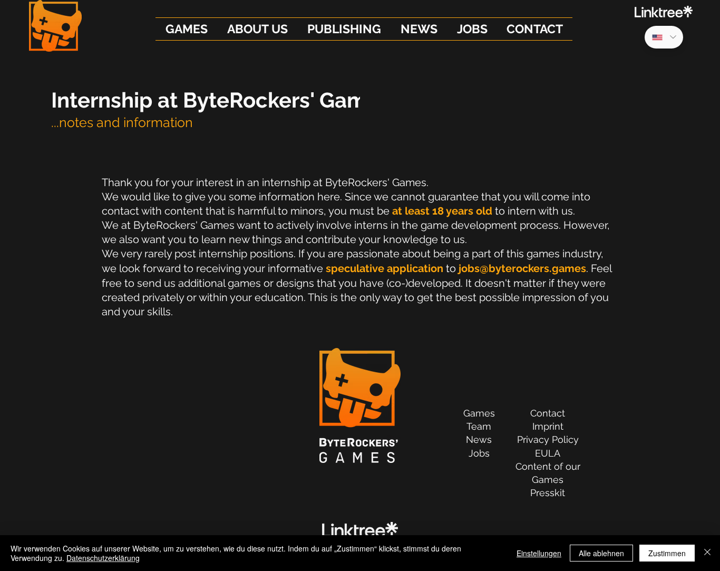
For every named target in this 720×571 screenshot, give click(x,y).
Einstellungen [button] (539, 553)
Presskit (547, 492)
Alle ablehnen (601, 553)
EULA (547, 453)
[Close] (707, 553)
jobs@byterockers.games (522, 268)
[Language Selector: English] (664, 37)
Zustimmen (667, 553)
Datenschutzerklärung (103, 558)
